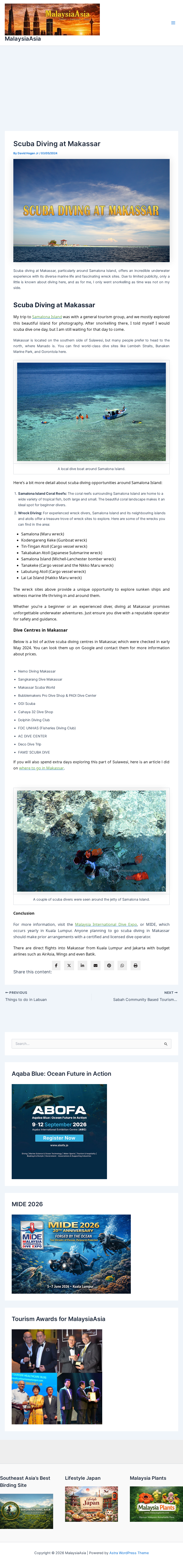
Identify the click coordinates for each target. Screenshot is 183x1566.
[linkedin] (82, 965)
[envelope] (96, 965)
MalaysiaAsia (23, 38)
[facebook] (56, 965)
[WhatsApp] (122, 965)
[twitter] (69, 965)
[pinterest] (109, 965)
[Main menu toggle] (173, 23)
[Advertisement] (91, 81)
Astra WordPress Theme (129, 1553)
